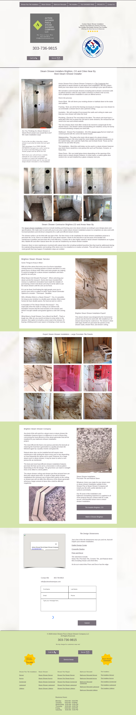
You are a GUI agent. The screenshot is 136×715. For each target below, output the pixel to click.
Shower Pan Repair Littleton (66, 688)
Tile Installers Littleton (107, 688)
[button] (46, 4)
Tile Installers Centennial (108, 681)
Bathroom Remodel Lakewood (89, 687)
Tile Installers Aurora (107, 678)
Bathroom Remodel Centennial (86, 682)
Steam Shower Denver (46, 675)
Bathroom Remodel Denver (88, 675)
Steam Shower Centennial (47, 682)
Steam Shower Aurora (45, 678)
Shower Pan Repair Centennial (67, 682)
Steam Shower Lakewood (47, 685)
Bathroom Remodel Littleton (89, 690)
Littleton (21, 688)
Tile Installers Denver (107, 675)
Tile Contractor (100, 84)
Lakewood (22, 685)
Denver (21, 675)
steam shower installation (34, 228)
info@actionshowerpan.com (51, 581)
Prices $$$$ (29, 662)
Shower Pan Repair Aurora (65, 678)
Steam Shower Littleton (46, 688)
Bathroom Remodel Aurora (88, 678)
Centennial (22, 682)
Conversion (107, 660)
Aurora (21, 678)
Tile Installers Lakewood (108, 685)
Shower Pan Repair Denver (66, 675)
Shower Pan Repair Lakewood (67, 685)
